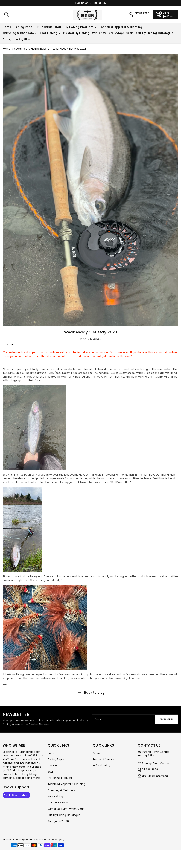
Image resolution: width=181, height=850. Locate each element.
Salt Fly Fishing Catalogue (64, 815)
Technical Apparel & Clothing (120, 27)
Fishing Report (57, 759)
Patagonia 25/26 (15, 39)
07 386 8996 (150, 769)
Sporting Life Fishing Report (31, 48)
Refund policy (101, 765)
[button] (165, 14)
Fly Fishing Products (79, 27)
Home (6, 48)
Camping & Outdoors (18, 33)
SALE (50, 771)
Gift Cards (54, 765)
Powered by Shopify (51, 839)
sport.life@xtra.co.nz (155, 775)
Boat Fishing (48, 33)
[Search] (6, 15)
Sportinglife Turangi (26, 839)
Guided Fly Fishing (59, 802)
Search (97, 753)
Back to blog (94, 692)
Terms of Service (104, 759)
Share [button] (10, 344)
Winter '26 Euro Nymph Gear (66, 809)
